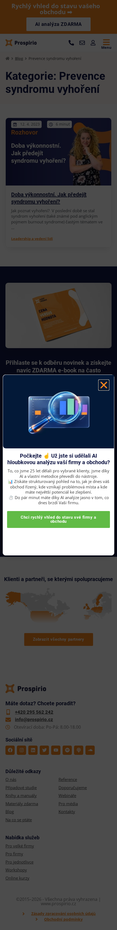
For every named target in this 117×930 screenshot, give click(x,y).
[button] (104, 385)
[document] (58, 465)
